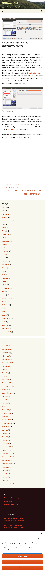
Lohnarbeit (17, 525)
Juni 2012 (5, 474)
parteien (11, 527)
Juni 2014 (5, 400)
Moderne (6, 527)
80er (3, 211)
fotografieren (16, 518)
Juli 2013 (5, 430)
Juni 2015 (5, 369)
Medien (4, 268)
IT (16, 49)
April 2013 (5, 440)
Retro (4, 295)
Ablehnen (22, 562)
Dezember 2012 (7, 454)
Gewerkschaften (20, 520)
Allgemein (5, 214)
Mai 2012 (5, 477)
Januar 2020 (6, 353)
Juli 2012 (5, 470)
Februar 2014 (6, 413)
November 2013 (7, 417)
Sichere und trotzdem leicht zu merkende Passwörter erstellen (25, 192)
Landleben (5, 251)
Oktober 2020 (6, 349)
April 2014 (5, 406)
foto (11, 518)
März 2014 (5, 410)
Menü (4, 11)
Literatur (5, 261)
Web (3, 322)
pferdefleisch (16, 527)
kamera (6, 523)
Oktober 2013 (6, 420)
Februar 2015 (6, 383)
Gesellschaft (6, 241)
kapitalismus (11, 523)
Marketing (5, 265)
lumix (21, 525)
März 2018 (5, 356)
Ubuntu (30, 49)
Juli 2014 (5, 396)
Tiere (4, 312)
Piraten (4, 281)
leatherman (7, 525)
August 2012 (6, 467)
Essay (4, 231)
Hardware (5, 244)
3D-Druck (5, 207)
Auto (5, 518)
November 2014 (7, 386)
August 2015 (6, 366)
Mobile (4, 271)
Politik (4, 285)
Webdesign (6, 325)
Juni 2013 (5, 433)
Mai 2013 (5, 437)
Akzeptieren (22, 556)
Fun (3, 238)
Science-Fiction (7, 298)
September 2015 (7, 363)
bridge (8, 518)
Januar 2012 (6, 480)
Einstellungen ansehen (22, 568)
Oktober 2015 (6, 359)
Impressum (8, 501)
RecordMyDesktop (33, 73)
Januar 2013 (6, 450)
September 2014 (7, 393)
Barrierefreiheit (7, 221)
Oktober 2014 (6, 390)
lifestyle (12, 525)
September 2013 (7, 423)
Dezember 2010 (7, 484)
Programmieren (7, 288)
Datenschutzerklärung (11, 498)
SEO (3, 302)
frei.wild (21, 518)
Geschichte (7, 520)
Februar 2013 (6, 447)
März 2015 (5, 380)
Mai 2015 (5, 373)
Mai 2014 (5, 403)
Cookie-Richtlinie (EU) (11, 505)
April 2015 (5, 376)
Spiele (4, 308)
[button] (42, 534)
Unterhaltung (6, 318)
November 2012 (7, 457)
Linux (19, 49)
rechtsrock (7, 529)
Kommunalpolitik (19, 523)
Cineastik (5, 228)
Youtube (11, 129)
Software (25, 49)
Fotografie (5, 234)
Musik (4, 275)
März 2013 (5, 443)
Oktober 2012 (6, 460)
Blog (3, 224)
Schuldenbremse (14, 529)
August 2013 (6, 427)
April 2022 (5, 346)
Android (4, 217)
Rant (3, 291)
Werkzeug (5, 328)
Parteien (5, 278)
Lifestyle (5, 254)
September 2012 (7, 464)
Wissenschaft (6, 332)
